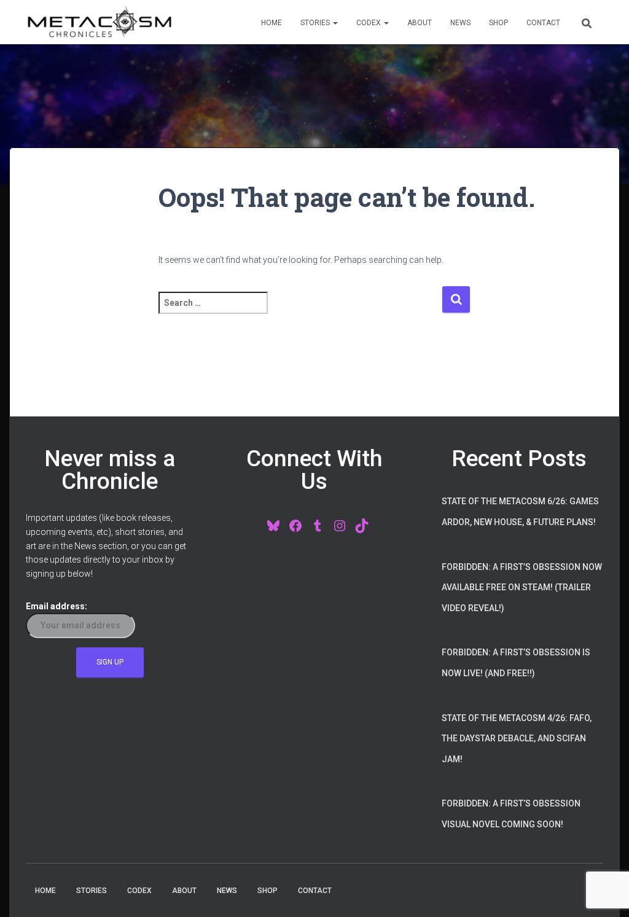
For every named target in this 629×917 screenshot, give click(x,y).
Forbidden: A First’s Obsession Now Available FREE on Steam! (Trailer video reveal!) (522, 587)
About (419, 22)
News (460, 22)
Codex (369, 22)
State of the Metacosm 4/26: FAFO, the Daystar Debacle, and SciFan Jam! (517, 738)
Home (271, 22)
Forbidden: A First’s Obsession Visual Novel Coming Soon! (511, 813)
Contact (543, 22)
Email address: (56, 606)
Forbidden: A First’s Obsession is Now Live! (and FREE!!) (516, 662)
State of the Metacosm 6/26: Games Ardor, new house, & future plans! (520, 511)
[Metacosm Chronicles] (99, 22)
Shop (498, 22)
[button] (335, 22)
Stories (316, 22)
